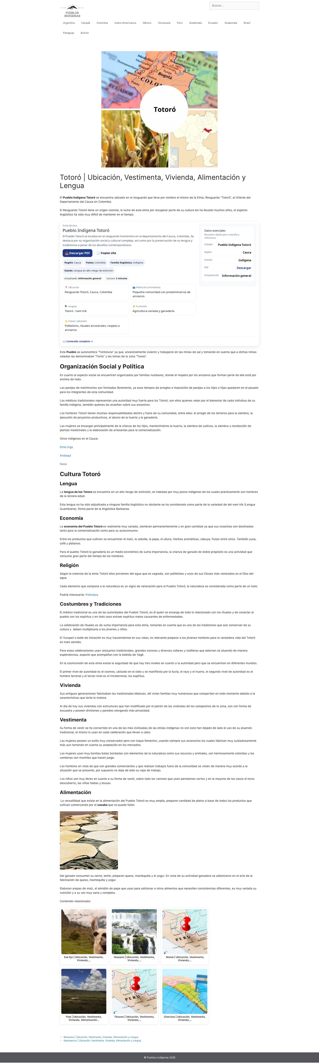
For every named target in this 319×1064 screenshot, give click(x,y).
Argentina (69, 22)
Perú (180, 22)
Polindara (92, 594)
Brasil (247, 22)
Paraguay (68, 32)
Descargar (244, 268)
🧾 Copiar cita (106, 253)
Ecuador (213, 22)
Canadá (85, 22)
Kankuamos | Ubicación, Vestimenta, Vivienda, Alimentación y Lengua (102, 1040)
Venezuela (164, 22)
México (147, 22)
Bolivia (85, 32)
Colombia (102, 22)
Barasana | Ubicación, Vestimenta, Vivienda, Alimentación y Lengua (101, 1037)
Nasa (63, 464)
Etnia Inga (66, 447)
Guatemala (195, 22)
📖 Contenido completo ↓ (78, 341)
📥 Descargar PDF (77, 253)
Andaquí (65, 455)
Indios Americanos (125, 22)
